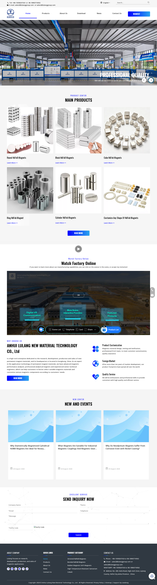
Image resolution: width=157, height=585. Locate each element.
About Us (46, 565)
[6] (78, 190)
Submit (78, 535)
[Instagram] (19, 568)
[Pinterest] (23, 568)
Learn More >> (12, 163)
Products (46, 562)
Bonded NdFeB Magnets (76, 562)
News (45, 569)
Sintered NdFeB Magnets (76, 559)
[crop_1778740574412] (30, 130)
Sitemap (108, 583)
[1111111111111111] (30, 190)
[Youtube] (15, 568)
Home (45, 559)
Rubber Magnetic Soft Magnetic (79, 565)
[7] (127, 190)
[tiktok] (27, 568)
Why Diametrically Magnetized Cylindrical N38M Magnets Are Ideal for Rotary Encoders (29, 447)
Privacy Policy (99, 583)
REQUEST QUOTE (136, 15)
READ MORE (78, 233)
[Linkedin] (12, 568)
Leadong (125, 583)
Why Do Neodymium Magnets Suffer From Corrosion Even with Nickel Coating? (125, 447)
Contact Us (47, 572)
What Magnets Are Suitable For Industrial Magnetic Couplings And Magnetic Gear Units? (77, 447)
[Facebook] (8, 568)
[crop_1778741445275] (127, 130)
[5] (78, 130)
